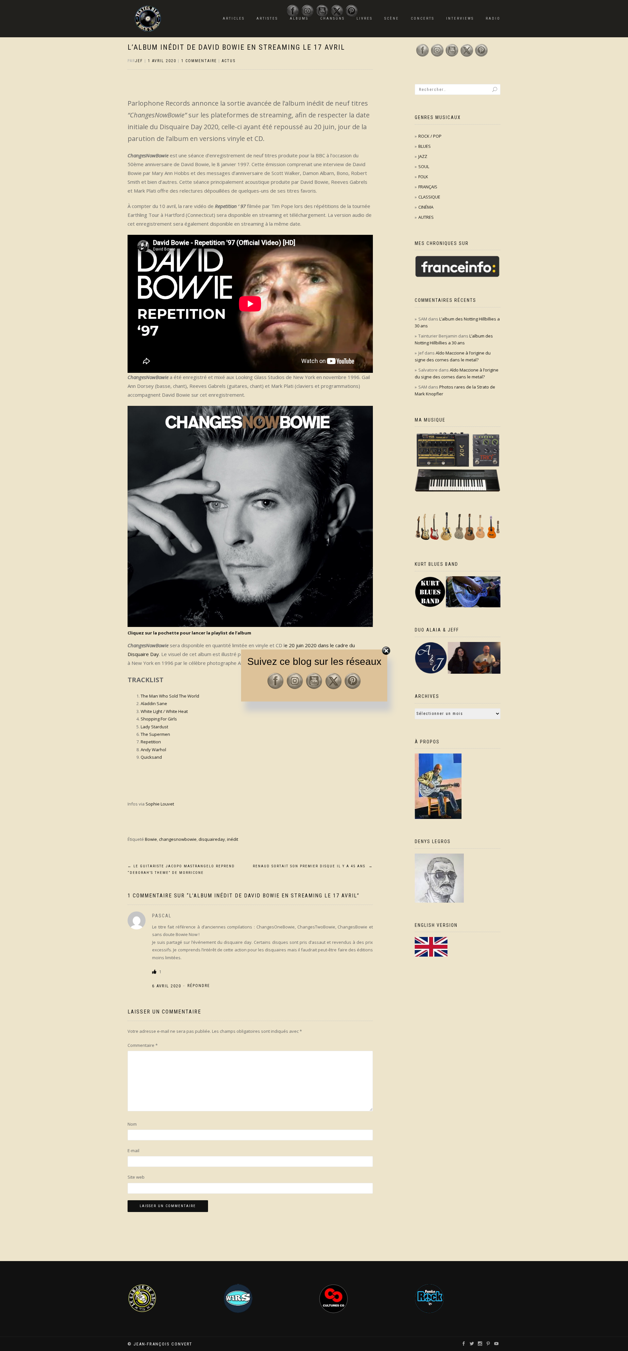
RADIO (493, 18)
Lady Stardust (154, 727)
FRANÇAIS (427, 187)
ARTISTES (267, 18)
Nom (132, 1124)
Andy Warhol (153, 750)
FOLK (423, 177)
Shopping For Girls (159, 719)
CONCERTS (422, 18)
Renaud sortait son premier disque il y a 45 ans (313, 866)
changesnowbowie (178, 839)
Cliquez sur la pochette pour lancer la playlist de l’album (189, 633)
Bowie (151, 839)
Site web (136, 1177)
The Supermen (155, 734)
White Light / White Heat (164, 711)
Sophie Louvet (160, 804)
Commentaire (143, 1045)
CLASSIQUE (429, 197)
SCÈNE (391, 18)
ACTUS (229, 61)
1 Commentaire (199, 61)
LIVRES (365, 18)
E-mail (133, 1150)
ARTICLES (234, 18)
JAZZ (422, 156)
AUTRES (426, 217)
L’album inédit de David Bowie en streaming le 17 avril (236, 47)
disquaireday (212, 839)
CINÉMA (425, 207)
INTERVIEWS (460, 18)
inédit (232, 839)
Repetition (151, 742)
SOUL (423, 166)
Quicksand (151, 757)
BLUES (424, 146)
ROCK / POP (430, 136)
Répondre (198, 985)
